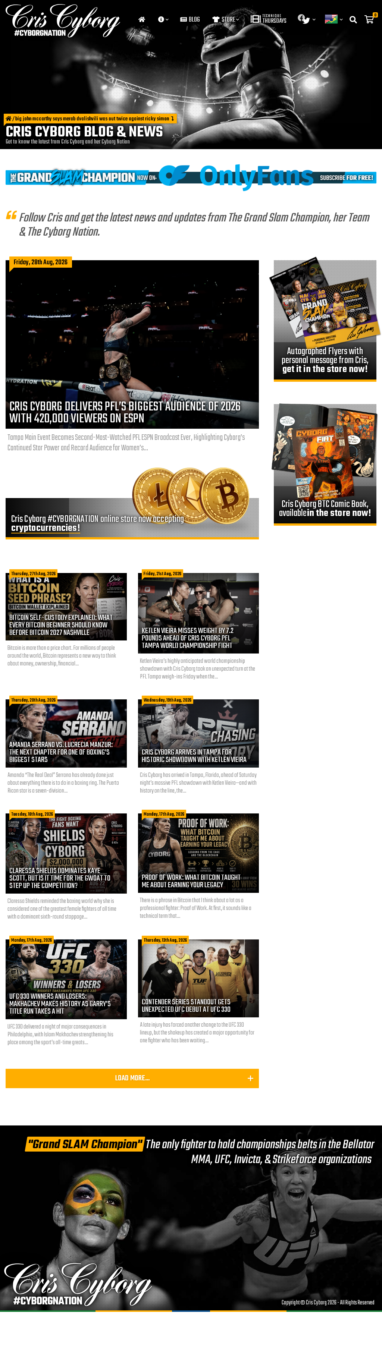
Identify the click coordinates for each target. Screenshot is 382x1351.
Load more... (132, 1078)
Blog (194, 20)
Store (227, 20)
